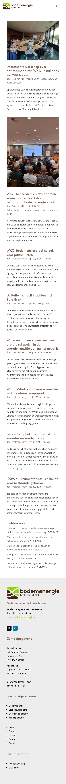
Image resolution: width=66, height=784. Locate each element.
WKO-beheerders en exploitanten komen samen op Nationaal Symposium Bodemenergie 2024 (31, 198)
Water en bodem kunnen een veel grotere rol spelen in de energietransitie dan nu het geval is (32, 344)
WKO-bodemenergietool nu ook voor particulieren (30, 252)
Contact (13, 739)
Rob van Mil (18, 78)
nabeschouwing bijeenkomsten (42, 210)
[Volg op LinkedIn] (15, 628)
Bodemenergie (16, 705)
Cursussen (14, 731)
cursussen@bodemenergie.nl (21, 617)
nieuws (10, 213)
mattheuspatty (19, 258)
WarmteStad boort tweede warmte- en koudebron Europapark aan (33, 391)
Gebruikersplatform (16, 210)
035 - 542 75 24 (17, 685)
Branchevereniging (18, 709)
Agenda (12, 742)
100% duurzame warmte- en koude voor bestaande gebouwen (32, 480)
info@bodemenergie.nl (20, 681)
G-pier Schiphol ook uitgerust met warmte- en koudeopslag (31, 436)
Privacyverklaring (17, 763)
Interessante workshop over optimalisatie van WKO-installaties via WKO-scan (33, 70)
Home (12, 727)
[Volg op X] (9, 628)
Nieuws (12, 735)
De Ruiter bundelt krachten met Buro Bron (29, 297)
